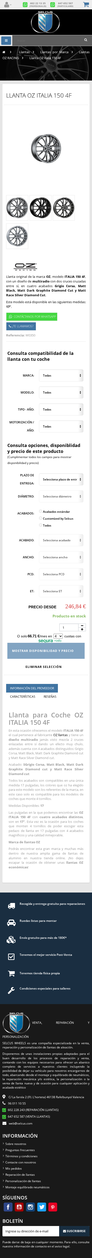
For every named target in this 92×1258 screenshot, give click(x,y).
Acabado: (26, 540)
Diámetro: (26, 496)
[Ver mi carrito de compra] (86, 4)
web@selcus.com (20, 1123)
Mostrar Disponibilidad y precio (43, 651)
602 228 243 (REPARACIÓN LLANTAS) (33, 1110)
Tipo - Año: (26, 409)
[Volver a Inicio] (3, 52)
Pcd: (30, 574)
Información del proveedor (32, 688)
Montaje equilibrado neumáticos (27, 1187)
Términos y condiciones (21, 1156)
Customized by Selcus (57, 518)
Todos (46, 525)
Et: (32, 591)
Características (22, 697)
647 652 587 (65, 4)
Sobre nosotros (15, 1144)
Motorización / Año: (21, 426)
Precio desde (42, 607)
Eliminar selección (44, 667)
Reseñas (50, 697)
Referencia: (15, 335)
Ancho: (28, 557)
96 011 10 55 (17, 1103)
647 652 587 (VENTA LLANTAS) (29, 1116)
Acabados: (25, 513)
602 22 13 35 (37, 4)
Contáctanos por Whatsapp (35, 316)
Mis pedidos (13, 1168)
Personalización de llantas (23, 1181)
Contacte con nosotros (20, 1162)
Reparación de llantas (20, 1175)
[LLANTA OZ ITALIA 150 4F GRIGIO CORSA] (17, 208)
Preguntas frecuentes (20, 1150)
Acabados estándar (56, 512)
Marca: (28, 375)
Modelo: (27, 392)
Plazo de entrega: (27, 479)
